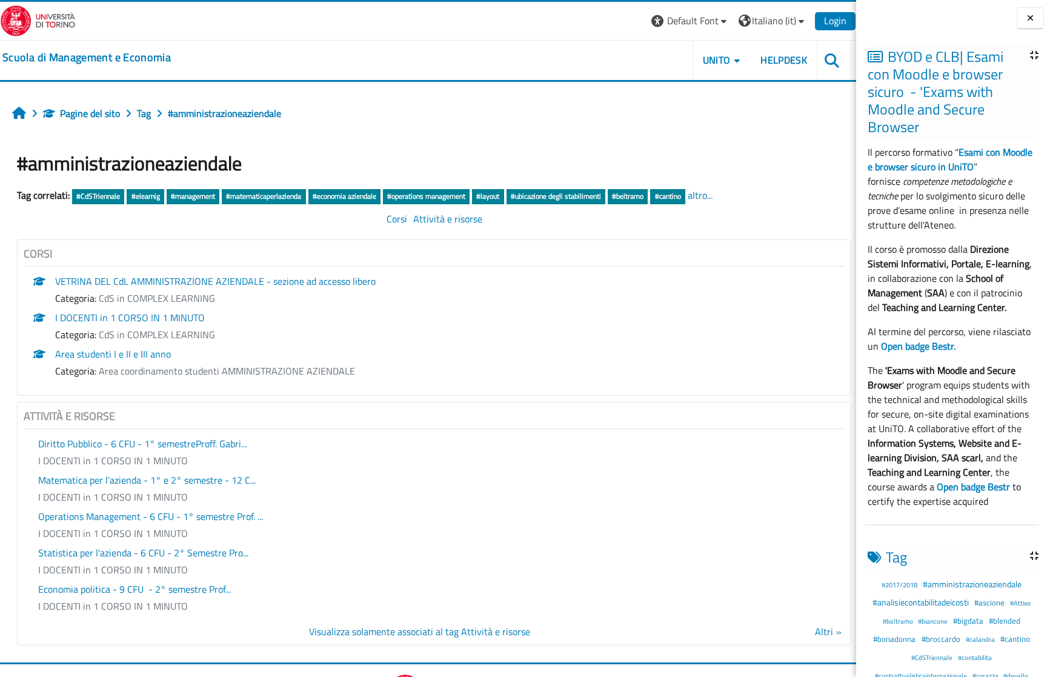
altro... (700, 195)
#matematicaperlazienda (263, 196)
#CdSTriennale (932, 657)
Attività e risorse (447, 219)
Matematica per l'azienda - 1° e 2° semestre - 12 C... (147, 480)
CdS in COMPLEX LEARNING (157, 298)
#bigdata (969, 621)
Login (835, 20)
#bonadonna (895, 639)
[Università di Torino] (38, 19)
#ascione (990, 602)
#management (193, 196)
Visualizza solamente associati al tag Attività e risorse (419, 631)
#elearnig (145, 196)
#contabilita (975, 657)
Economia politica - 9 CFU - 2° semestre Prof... (134, 589)
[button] (690, 21)
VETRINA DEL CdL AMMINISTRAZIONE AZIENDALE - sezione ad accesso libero (215, 281)
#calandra (981, 639)
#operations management (426, 196)
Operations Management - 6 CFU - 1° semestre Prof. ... (150, 516)
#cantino (1015, 639)
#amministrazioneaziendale (972, 584)
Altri (824, 631)
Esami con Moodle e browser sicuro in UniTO (950, 159)
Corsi (397, 219)
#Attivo (1020, 603)
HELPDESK (783, 60)
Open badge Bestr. (918, 346)
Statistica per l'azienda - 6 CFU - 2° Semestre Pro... (143, 552)
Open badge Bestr (973, 486)
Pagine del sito (90, 113)
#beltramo (898, 621)
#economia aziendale (344, 196)
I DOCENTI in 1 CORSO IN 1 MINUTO (130, 317)
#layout (487, 196)
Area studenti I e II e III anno (113, 354)
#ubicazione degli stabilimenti (556, 196)
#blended (1004, 621)
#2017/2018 (900, 584)
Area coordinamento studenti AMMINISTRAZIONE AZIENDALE (227, 371)
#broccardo (942, 639)
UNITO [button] (717, 60)
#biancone (933, 621)
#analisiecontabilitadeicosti (921, 602)
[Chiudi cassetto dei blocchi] (1030, 18)
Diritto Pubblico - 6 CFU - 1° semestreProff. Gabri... (142, 443)
